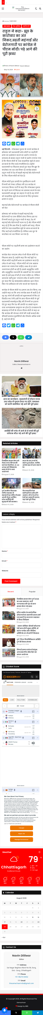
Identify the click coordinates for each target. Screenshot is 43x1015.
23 (38, 922)
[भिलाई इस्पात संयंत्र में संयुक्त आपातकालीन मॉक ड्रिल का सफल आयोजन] (8, 652)
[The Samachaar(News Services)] (21, 8)
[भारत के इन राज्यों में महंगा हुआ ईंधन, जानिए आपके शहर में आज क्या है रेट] (31, 453)
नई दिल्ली (26, 26)
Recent (11, 591)
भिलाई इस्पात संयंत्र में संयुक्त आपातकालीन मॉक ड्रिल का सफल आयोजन (27, 652)
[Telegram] (28, 337)
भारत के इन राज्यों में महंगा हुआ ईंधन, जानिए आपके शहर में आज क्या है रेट (31, 464)
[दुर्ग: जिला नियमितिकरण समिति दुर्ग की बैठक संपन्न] (8, 642)
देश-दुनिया (16, 26)
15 (32, 917)
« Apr (4, 937)
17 (4, 922)
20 (21, 922)
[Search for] (40, 9)
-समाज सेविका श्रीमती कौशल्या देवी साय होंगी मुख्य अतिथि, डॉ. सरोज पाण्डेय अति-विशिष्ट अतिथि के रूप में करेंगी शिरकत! (28, 629)
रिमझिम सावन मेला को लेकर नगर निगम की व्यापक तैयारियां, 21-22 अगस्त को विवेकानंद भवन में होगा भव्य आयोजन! (10, 466)
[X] (13, 337)
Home (6, 21)
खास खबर (13, 21)
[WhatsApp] (20, 337)
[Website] (21, 368)
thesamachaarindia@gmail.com (21, 983)
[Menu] (3, 9)
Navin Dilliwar (24, 66)
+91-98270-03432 (21, 977)
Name (5, 551)
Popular (32, 591)
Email (4, 561)
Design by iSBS (22, 1006)
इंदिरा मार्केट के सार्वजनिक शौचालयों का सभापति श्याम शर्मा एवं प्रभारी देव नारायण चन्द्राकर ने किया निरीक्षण (29, 616)
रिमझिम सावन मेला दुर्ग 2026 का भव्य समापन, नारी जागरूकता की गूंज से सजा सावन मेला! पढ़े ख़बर (28, 602)
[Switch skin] (36, 9)
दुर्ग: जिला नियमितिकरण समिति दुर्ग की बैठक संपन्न (28, 640)
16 (38, 917)
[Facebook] (5, 337)
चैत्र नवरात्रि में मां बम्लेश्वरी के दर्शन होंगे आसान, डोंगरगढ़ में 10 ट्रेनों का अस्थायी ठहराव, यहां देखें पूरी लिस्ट (31, 495)
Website (5, 571)
